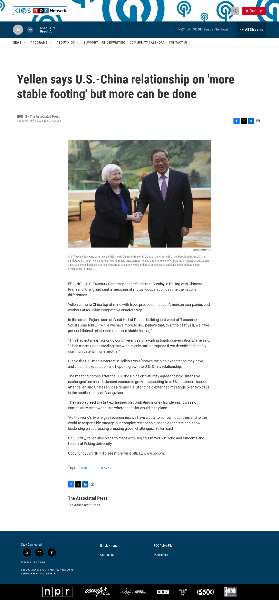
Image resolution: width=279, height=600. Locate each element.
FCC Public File (163, 545)
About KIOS (66, 42)
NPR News (104, 467)
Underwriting (113, 42)
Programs (39, 42)
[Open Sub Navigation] (24, 42)
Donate (255, 11)
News (17, 42)
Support (91, 42)
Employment (108, 545)
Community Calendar (147, 42)
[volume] (30, 29)
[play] (18, 29)
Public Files (161, 554)
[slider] (36, 29)
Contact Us (178, 42)
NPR (84, 467)
